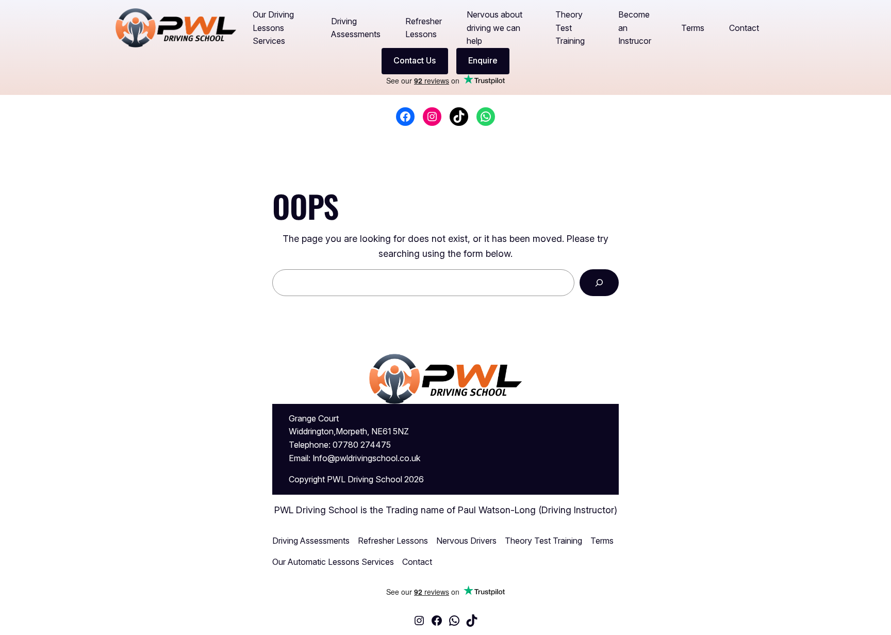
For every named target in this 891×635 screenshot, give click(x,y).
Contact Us (414, 60)
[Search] (599, 282)
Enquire (483, 60)
